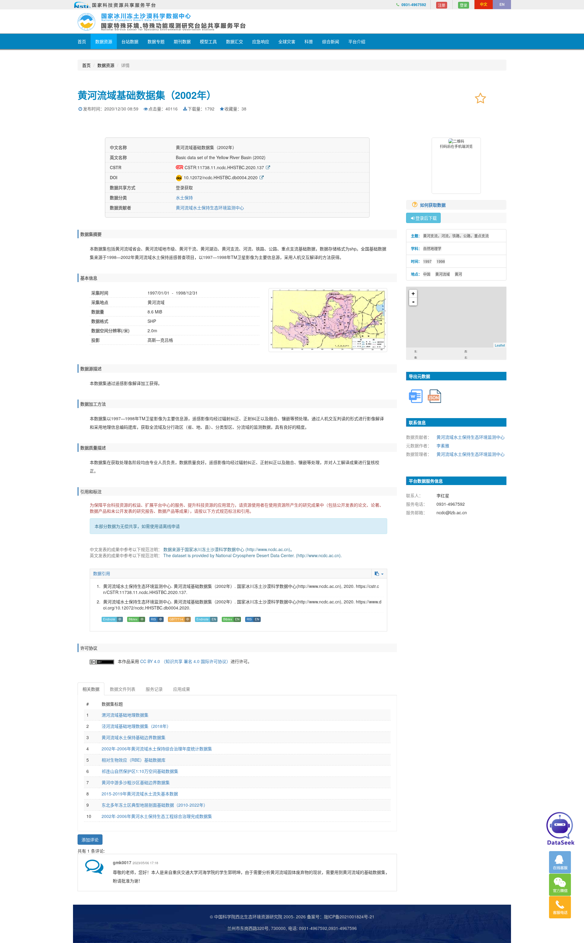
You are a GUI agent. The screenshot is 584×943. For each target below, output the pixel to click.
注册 (441, 5)
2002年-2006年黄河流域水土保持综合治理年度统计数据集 (157, 749)
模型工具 (208, 41)
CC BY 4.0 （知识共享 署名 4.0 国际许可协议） (185, 661)
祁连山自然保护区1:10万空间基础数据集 (140, 771)
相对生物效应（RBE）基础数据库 (133, 760)
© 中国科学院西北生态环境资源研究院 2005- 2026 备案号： (267, 916)
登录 (463, 5)
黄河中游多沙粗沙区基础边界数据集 (136, 782)
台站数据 (129, 41)
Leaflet (500, 345)
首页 (82, 41)
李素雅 (442, 445)
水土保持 (184, 197)
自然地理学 (432, 248)
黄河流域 (442, 274)
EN (502, 4)
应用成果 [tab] (181, 689)
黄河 (458, 274)
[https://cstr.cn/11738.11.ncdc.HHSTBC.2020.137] (268, 167)
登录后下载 (426, 218)
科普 (308, 41)
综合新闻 (330, 41)
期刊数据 (182, 41)
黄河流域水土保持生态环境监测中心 (210, 207)
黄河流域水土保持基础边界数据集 (133, 737)
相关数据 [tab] (90, 689)
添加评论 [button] (90, 839)
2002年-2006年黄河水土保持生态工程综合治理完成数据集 (157, 816)
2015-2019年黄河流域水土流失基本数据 (140, 794)
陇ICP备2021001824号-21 (349, 916)
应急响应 (260, 41)
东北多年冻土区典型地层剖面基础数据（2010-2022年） (155, 805)
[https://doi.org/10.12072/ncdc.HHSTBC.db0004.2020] (261, 177)
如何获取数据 (433, 205)
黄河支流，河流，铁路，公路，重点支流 (456, 235)
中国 (426, 274)
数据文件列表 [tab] (122, 689)
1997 (427, 261)
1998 (440, 261)
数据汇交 (234, 41)
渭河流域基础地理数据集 (125, 715)
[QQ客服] (560, 862)
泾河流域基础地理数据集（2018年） (136, 726)
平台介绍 (356, 41)
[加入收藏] (480, 97)
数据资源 (103, 41)
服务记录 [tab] (154, 689)
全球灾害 (286, 41)
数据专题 (156, 41)
